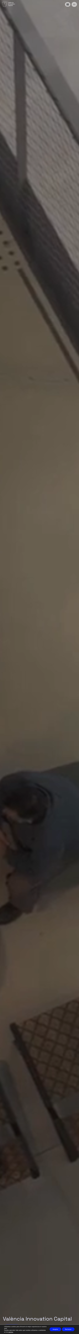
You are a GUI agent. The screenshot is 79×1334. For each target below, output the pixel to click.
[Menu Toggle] (67, 4)
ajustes (10, 1332)
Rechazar (68, 1329)
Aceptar (55, 1329)
